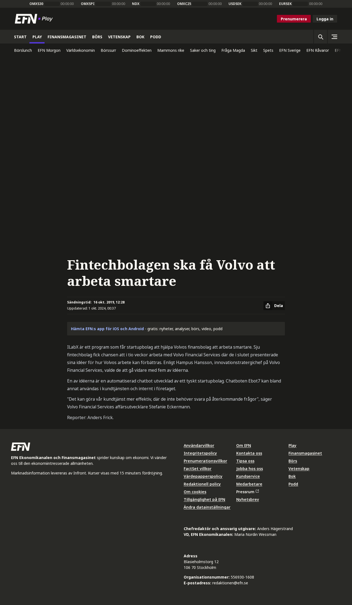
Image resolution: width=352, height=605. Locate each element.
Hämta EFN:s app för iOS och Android (107, 328)
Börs (292, 460)
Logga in (325, 18)
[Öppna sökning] (320, 37)
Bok (292, 476)
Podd (293, 484)
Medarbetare (249, 484)
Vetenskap (298, 468)
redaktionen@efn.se (230, 582)
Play (292, 445)
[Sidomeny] (334, 37)
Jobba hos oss (249, 468)
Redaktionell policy (202, 484)
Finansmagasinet (305, 453)
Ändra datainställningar (207, 507)
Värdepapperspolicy (203, 476)
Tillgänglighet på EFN (204, 499)
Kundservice (248, 476)
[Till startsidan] (35, 19)
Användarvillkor (199, 445)
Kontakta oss (249, 453)
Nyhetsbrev (247, 499)
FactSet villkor (197, 468)
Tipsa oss (245, 460)
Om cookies (195, 491)
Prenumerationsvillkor (205, 460)
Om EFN (243, 445)
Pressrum (245, 491)
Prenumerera (294, 18)
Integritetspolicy (200, 453)
